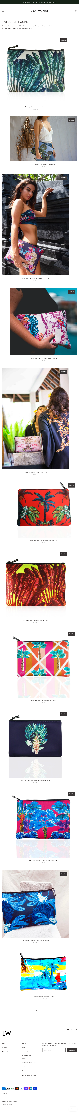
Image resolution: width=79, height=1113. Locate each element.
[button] (75, 11)
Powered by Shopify (7, 1104)
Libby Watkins (12, 1101)
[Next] (42, 1010)
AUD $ (5, 1094)
